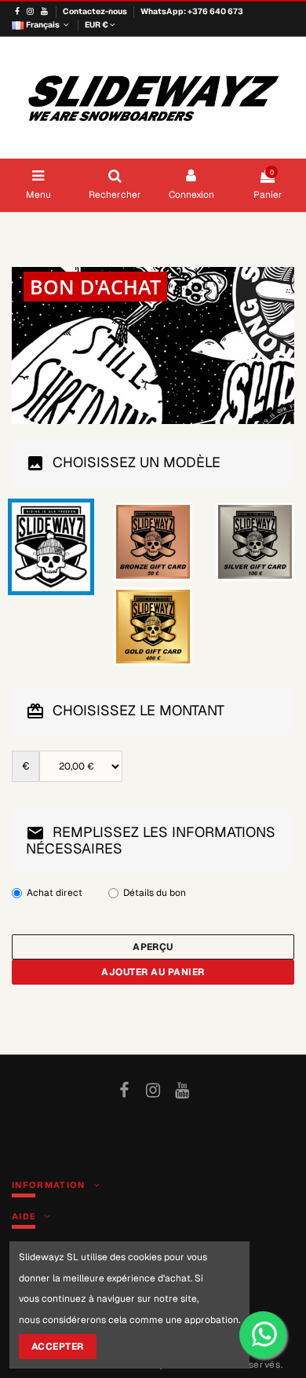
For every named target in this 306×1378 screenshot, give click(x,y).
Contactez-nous (96, 11)
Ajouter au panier (152, 972)
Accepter (57, 1346)
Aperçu (153, 947)
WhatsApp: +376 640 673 (191, 11)
